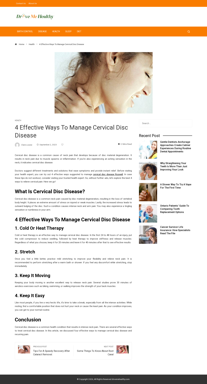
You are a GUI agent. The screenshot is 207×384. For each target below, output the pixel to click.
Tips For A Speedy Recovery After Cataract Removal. (51, 351)
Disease (42, 31)
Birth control (25, 31)
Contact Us (21, 3)
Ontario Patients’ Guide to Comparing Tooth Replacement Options (174, 209)
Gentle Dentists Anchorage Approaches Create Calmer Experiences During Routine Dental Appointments (175, 147)
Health (56, 31)
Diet (79, 31)
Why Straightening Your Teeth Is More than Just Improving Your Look (173, 166)
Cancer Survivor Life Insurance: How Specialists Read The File (175, 230)
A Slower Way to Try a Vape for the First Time (175, 186)
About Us (32, 3)
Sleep (68, 31)
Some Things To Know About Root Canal (95, 351)
